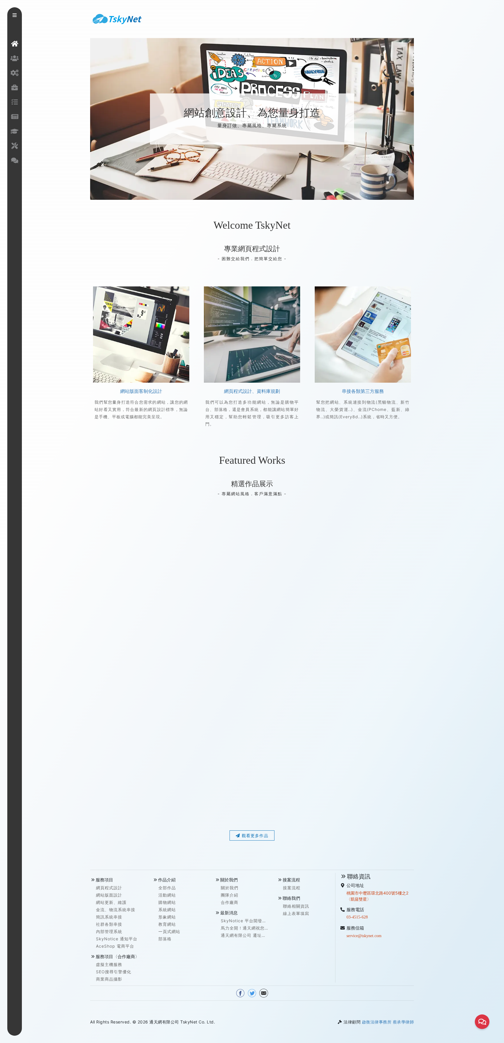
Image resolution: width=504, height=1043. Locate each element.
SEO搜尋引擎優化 (113, 971)
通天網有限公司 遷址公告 (243, 936)
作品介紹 (14, 87)
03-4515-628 (357, 917)
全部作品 (167, 887)
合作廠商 (229, 902)
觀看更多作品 (254, 835)
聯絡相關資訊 (296, 906)
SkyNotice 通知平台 (116, 938)
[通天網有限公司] (116, 18)
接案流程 (14, 102)
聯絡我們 (14, 160)
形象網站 (167, 916)
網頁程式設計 (109, 887)
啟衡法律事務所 (377, 1021)
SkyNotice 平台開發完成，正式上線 (244, 921)
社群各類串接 (109, 924)
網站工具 (14, 146)
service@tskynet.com (364, 936)
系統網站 (167, 909)
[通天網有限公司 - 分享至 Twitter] (252, 993)
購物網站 (167, 902)
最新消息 (14, 116)
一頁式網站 (169, 931)
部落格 (165, 938)
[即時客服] (482, 1021)
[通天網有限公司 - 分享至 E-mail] (263, 993)
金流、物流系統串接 (115, 909)
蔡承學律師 (403, 1021)
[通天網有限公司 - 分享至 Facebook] (240, 993)
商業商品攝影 (109, 979)
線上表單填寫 (296, 913)
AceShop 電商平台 (115, 946)
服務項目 (14, 73)
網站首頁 (14, 43)
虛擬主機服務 (109, 964)
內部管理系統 (109, 931)
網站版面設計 (109, 894)
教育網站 (167, 924)
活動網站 (167, 894)
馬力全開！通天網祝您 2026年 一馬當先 (243, 928)
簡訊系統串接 (109, 916)
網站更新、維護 (111, 902)
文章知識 (14, 131)
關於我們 (14, 58)
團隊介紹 (229, 894)
